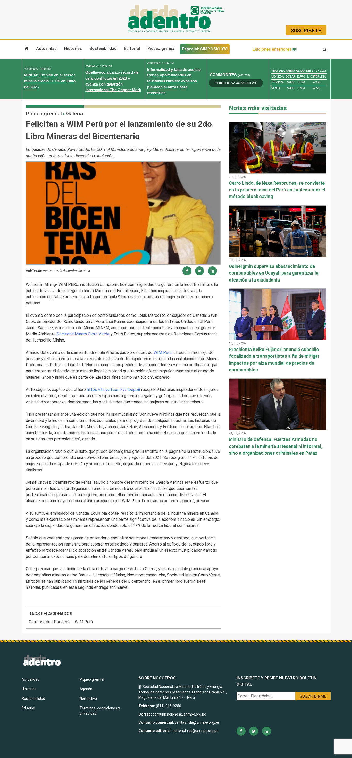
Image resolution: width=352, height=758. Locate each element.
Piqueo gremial (161, 48)
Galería (74, 113)
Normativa (88, 698)
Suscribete (306, 31)
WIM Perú (163, 352)
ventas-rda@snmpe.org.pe (197, 722)
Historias (73, 48)
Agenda (86, 689)
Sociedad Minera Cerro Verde (83, 333)
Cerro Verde (40, 621)
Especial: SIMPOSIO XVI (205, 49)
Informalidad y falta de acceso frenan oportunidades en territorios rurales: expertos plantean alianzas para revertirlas (174, 81)
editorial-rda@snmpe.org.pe (195, 731)
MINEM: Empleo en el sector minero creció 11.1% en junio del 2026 (50, 81)
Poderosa (62, 621)
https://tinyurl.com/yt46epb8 (113, 389)
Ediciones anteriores (272, 49)
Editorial (132, 48)
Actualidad (46, 48)
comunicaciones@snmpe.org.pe (180, 714)
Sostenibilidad (102, 48)
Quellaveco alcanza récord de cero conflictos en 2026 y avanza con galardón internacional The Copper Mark (113, 81)
